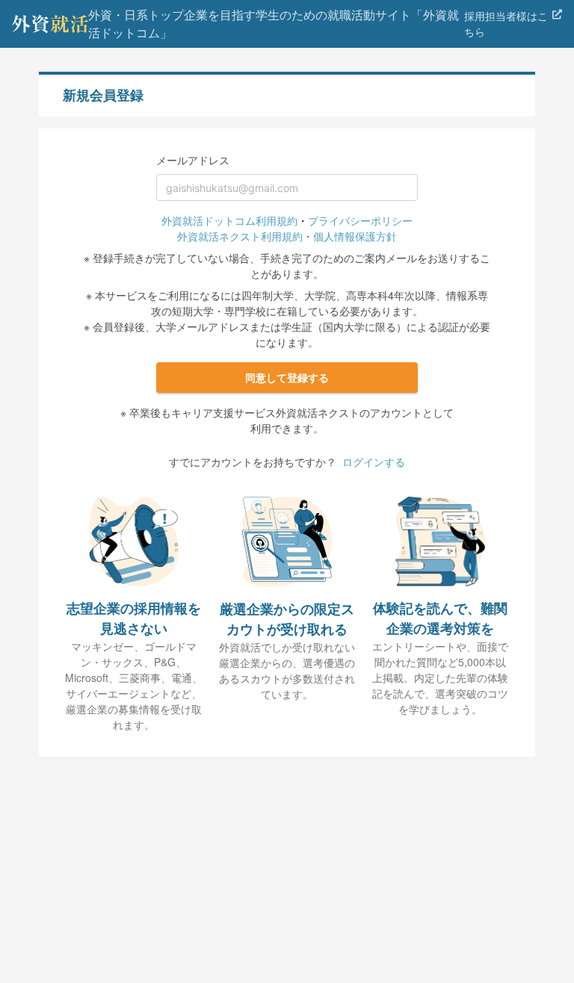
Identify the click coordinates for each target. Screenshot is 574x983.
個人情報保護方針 (355, 236)
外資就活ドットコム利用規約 (229, 220)
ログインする (373, 461)
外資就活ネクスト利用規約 (240, 236)
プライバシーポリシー (360, 220)
